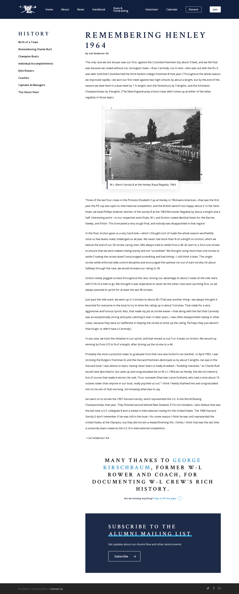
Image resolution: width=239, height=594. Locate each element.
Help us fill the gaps (165, 498)
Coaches (23, 78)
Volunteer (151, 9)
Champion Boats (28, 56)
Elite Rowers (26, 70)
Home (49, 9)
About (65, 9)
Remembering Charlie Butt (35, 49)
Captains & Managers (31, 85)
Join (215, 9)
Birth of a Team (28, 42)
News (80, 9)
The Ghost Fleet (28, 92)
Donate (193, 9)
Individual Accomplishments (35, 63)
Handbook (98, 9)
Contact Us (56, 588)
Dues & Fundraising (120, 9)
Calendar (172, 9)
